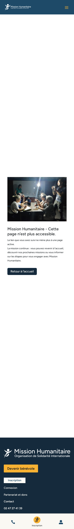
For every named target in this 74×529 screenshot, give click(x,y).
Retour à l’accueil (22, 271)
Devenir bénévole (21, 468)
